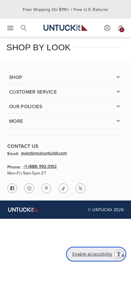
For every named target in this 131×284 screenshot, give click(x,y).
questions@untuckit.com (44, 153)
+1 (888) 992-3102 (40, 166)
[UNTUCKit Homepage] (66, 28)
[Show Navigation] (10, 28)
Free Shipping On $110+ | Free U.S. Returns (65, 9)
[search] (23, 28)
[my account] (107, 28)
